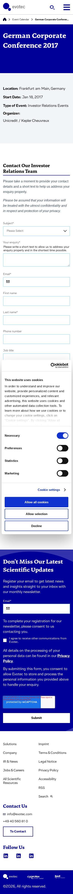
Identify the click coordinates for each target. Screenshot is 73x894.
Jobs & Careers (13, 770)
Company (10, 752)
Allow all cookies (36, 502)
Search (43, 796)
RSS (42, 787)
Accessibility (47, 779)
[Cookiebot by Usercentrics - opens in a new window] (51, 365)
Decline (36, 525)
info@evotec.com (19, 814)
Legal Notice (48, 761)
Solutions (9, 744)
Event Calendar (20, 19)
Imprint (44, 744)
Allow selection (36, 514)
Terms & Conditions (52, 752)
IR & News (10, 761)
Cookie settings (49, 489)
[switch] (62, 448)
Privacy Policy (48, 770)
